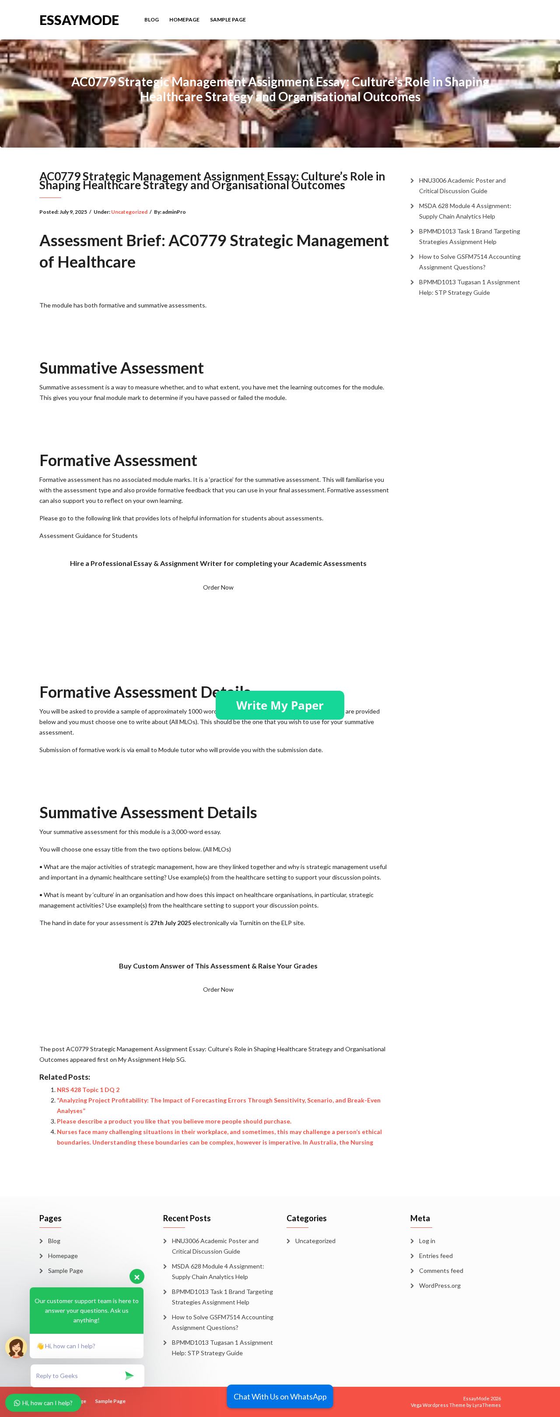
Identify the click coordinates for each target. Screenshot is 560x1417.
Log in (427, 1240)
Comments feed (441, 1270)
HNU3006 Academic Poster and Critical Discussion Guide (462, 185)
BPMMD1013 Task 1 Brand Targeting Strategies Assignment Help (469, 236)
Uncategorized (129, 211)
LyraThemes (486, 1405)
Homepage (184, 19)
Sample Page (228, 19)
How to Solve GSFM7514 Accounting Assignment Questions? (470, 262)
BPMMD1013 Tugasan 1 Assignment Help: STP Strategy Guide (469, 287)
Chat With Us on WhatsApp (280, 1396)
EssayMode (79, 19)
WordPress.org (440, 1285)
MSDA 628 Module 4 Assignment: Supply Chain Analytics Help (465, 211)
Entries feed (436, 1255)
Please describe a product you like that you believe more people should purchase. (174, 1121)
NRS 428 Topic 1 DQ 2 (88, 1089)
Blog (151, 19)
